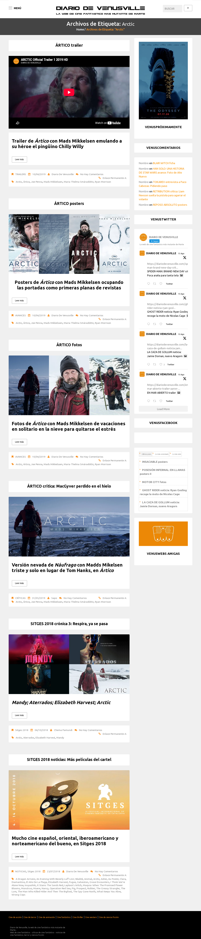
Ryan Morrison (103, 181)
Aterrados (28, 737)
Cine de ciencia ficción (109, 917)
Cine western (91, 917)
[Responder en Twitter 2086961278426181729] (149, 364)
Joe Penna (36, 181)
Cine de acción (15, 917)
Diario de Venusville (63, 174)
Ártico (26, 181)
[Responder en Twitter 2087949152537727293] (149, 284)
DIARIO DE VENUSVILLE (161, 253)
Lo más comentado (161, 454)
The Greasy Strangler (108, 888)
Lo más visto (176, 454)
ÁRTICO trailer (69, 45)
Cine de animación (46, 917)
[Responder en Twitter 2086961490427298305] (149, 324)
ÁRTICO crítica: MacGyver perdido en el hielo (69, 486)
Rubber (91, 888)
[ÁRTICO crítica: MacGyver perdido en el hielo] (69, 526)
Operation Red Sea (60, 888)
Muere (36, 888)
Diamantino (18, 882)
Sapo (54, 598)
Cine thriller (78, 917)
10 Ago (181, 294)
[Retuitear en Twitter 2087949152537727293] (155, 284)
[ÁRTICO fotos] (69, 385)
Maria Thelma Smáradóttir (79, 181)
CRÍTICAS (20, 598)
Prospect (81, 888)
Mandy (60, 737)
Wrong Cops (18, 894)
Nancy (45, 888)
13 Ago (181, 253)
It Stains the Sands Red (50, 885)
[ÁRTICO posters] (69, 244)
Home (80, 29)
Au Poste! (113, 878)
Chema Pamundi (63, 730)
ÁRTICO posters (69, 203)
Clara (123, 878)
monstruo (26, 888)
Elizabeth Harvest (45, 737)
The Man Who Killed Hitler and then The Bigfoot (45, 891)
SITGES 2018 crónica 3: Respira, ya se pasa (69, 623)
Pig (73, 888)
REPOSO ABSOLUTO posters (170, 204)
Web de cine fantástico (20, 932)
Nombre (144, 163)
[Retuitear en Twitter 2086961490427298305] (155, 324)
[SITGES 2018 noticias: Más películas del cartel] (69, 800)
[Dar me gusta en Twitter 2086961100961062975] (162, 401)
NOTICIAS (20, 871)
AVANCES (20, 315)
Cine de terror (30, 917)
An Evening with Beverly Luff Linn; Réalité (59, 878)
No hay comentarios (91, 174)
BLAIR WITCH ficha (164, 163)
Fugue (72, 882)
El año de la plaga (36, 882)
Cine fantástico (64, 917)
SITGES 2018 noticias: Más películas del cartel (69, 759)
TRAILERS (20, 174)
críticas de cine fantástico (43, 932)
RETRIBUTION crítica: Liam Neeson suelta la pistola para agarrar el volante (162, 195)
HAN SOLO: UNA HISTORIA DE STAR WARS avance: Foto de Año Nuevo (161, 172)
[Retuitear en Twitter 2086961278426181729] (155, 364)
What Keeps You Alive (109, 891)
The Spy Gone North (84, 891)
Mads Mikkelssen (53, 181)
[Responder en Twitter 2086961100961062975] (149, 401)
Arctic (19, 181)
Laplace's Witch (73, 885)
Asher (104, 878)
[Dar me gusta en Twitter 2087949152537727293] (162, 284)
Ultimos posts (146, 454)
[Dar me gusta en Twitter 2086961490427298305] (162, 324)
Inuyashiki (30, 885)
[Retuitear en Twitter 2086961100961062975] (155, 401)
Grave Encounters (99, 882)
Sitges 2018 (21, 730)
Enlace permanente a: (115, 177)
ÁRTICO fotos (69, 345)
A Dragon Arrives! (25, 878)
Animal (88, 878)
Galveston (82, 882)
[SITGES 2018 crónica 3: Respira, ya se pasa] (69, 664)
